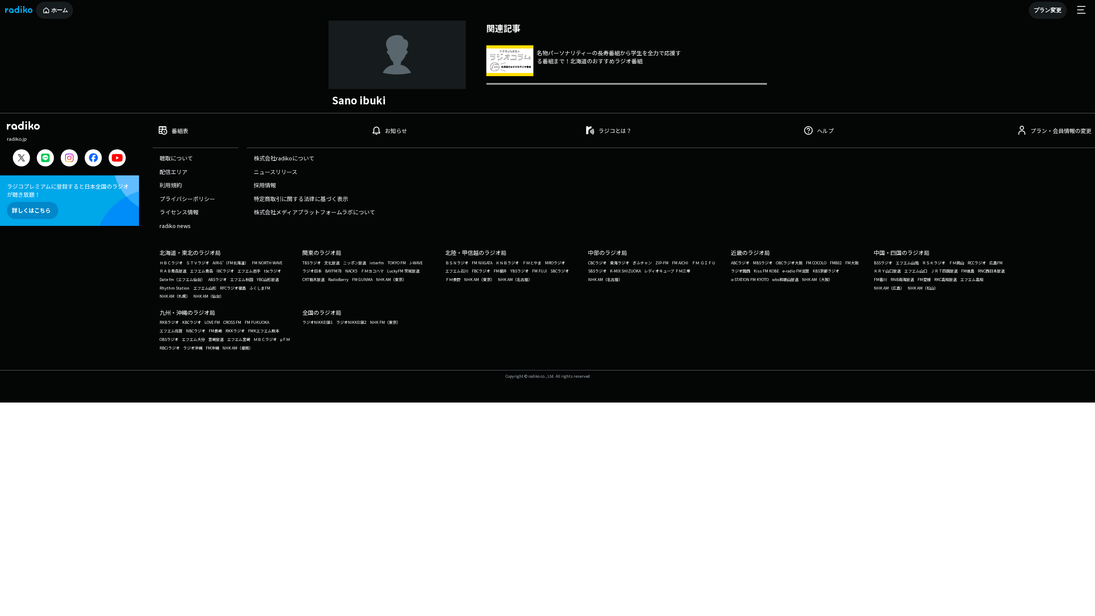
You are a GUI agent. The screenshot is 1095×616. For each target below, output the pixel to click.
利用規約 (171, 185)
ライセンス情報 (179, 212)
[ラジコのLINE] (45, 159)
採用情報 (265, 185)
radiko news (175, 226)
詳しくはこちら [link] (31, 210)
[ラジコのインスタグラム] (69, 157)
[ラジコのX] (21, 159)
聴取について (176, 158)
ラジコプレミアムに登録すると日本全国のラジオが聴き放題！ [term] (68, 190)
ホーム (59, 10)
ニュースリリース (275, 172)
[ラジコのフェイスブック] (93, 159)
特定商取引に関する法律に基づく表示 (301, 199)
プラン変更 (1048, 10)
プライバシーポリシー (187, 199)
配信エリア (173, 172)
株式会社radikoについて (284, 158)
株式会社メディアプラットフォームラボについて (314, 212)
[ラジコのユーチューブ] (117, 159)
